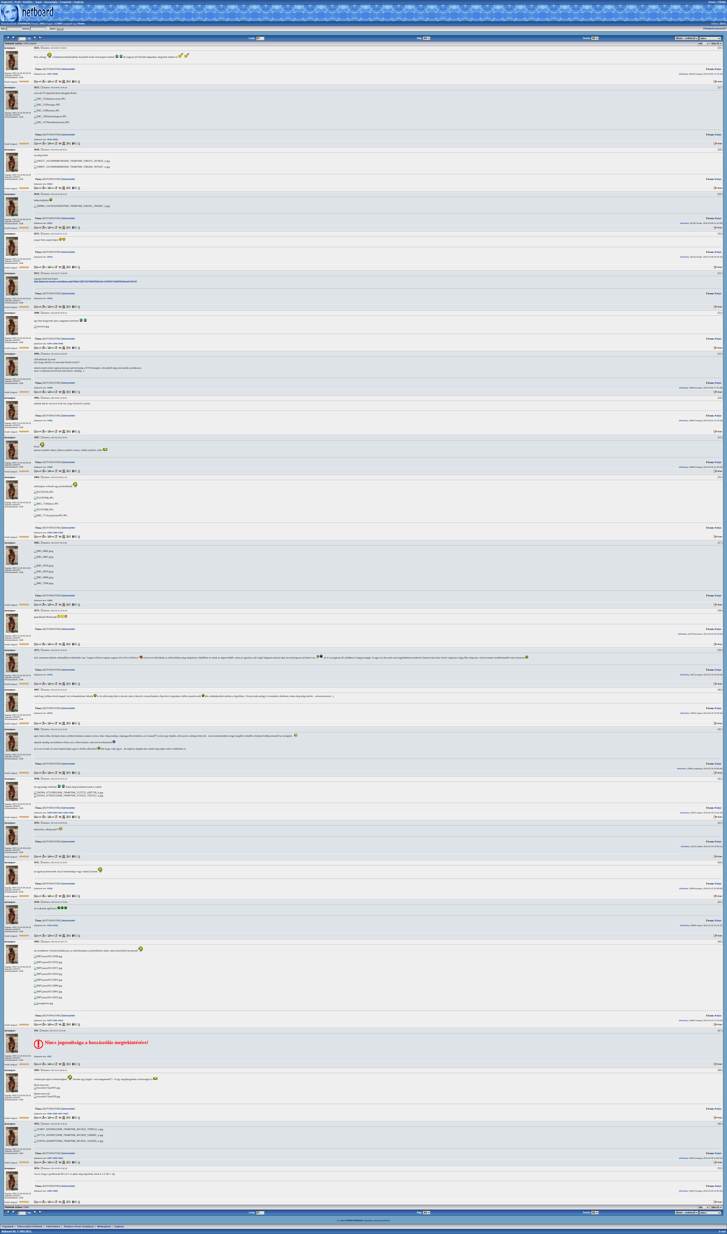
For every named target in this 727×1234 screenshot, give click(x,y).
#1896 (54, 1114)
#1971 (49, 713)
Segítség (119, 1226)
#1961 (59, 813)
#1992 (49, 421)
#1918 (54, 925)
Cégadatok (8, 1226)
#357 (49, 1056)
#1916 (49, 889)
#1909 (54, 1021)
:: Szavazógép (49, 2)
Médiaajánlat (104, 1226)
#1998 (54, 344)
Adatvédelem (53, 1226)
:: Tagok (37, 2)
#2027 (49, 74)
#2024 (49, 140)
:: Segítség (77, 2)
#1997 (49, 344)
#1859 (54, 1158)
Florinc (81, 23)
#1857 (49, 1158)
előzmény (684, 74)
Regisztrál (6, 2)
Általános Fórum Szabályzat (79, 1226)
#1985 (49, 533)
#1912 (59, 1021)
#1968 (70, 813)
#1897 (59, 1114)
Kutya (718, 69)
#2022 (49, 184)
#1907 (49, 1021)
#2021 (49, 223)
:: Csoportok (64, 2)
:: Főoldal (720, 2)
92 (721, 23)
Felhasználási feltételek (29, 1226)
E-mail (723, 1231)
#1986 (54, 533)
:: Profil (16, 2)
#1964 (65, 813)
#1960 (54, 813)
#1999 (59, 344)
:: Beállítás (26, 2)
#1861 (59, 1158)
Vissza (711, 2)
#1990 (49, 467)
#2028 (54, 74)
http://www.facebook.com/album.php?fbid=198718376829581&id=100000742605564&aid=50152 (85, 281)
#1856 (49, 1191)
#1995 (49, 388)
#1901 (65, 1114)
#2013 (49, 298)
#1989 (59, 533)
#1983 (49, 600)
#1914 (49, 925)
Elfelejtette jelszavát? (714, 28)
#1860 (54, 1191)
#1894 (49, 1114)
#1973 (49, 675)
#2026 (54, 140)
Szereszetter (59, 69)
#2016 (49, 257)
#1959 (49, 813)
